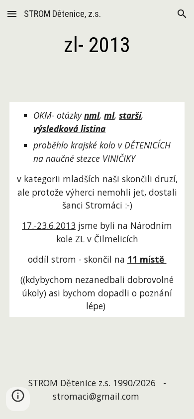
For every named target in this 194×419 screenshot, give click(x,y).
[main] (97, 45)
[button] (12, 13)
